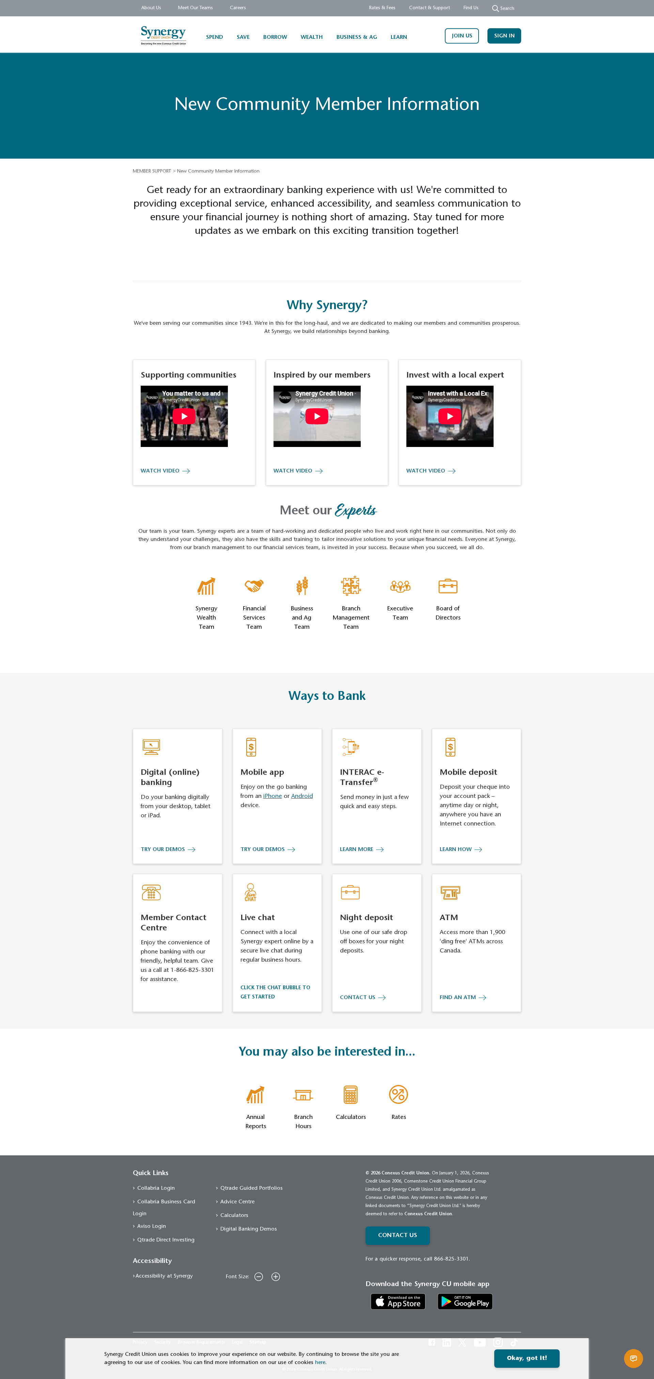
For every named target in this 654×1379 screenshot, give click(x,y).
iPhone (272, 796)
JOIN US (462, 36)
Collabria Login (156, 1188)
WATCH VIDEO (160, 471)
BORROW (275, 37)
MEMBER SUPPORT (152, 171)
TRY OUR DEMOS (163, 849)
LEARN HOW (456, 849)
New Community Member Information (218, 171)
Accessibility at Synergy (164, 1276)
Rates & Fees (382, 8)
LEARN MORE (356, 849)
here (320, 1362)
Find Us (471, 8)
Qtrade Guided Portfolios (251, 1188)
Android (302, 796)
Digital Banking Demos (248, 1229)
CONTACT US (357, 997)
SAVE (243, 37)
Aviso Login (151, 1226)
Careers (238, 8)
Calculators (234, 1215)
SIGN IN (504, 36)
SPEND (214, 37)
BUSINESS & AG (357, 37)
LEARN (399, 37)
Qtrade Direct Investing (165, 1240)
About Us (151, 8)
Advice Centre (237, 1202)
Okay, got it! (527, 1359)
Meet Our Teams (195, 8)
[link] (398, 1301)
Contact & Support (429, 8)
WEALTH (312, 37)
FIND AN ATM (458, 997)
